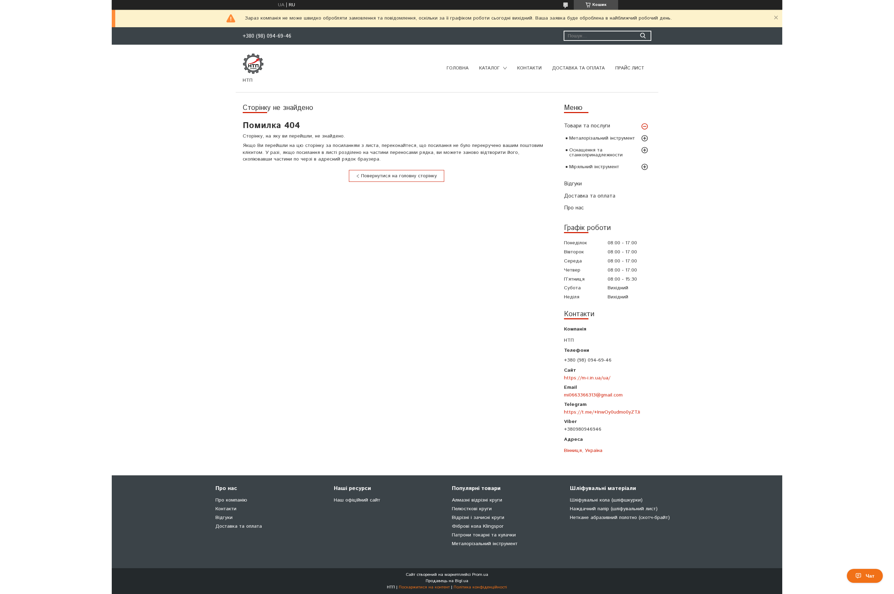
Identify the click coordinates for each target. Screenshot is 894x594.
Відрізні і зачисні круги (478, 517)
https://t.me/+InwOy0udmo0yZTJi (602, 412)
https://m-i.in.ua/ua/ (587, 377)
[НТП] (253, 63)
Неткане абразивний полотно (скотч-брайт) (620, 517)
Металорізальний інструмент (602, 138)
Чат (870, 576)
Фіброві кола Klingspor (478, 526)
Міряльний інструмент (594, 166)
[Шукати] (643, 35)
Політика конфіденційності (480, 587)
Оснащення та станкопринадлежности (596, 152)
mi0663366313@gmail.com (593, 395)
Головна (458, 68)
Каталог (489, 68)
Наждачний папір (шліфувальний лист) (614, 508)
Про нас (574, 207)
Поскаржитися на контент (424, 587)
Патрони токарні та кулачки (484, 535)
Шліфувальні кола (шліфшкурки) (606, 500)
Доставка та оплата (578, 68)
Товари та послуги (587, 125)
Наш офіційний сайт (357, 500)
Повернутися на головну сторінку (399, 175)
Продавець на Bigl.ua (447, 581)
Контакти (529, 68)
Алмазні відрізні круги (477, 500)
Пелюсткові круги (472, 508)
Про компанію (231, 500)
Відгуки (573, 183)
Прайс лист (629, 68)
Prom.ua (480, 575)
